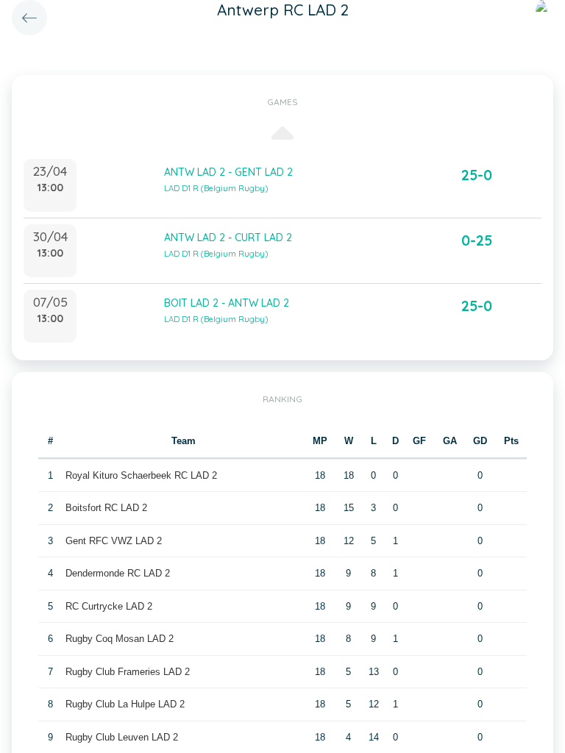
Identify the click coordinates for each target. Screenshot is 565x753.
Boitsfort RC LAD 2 (106, 507)
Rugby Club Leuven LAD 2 (121, 737)
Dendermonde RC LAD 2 (117, 573)
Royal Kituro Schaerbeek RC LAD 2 (141, 475)
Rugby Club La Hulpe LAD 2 (125, 704)
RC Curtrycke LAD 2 (108, 606)
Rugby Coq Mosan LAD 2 (119, 638)
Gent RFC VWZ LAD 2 (113, 540)
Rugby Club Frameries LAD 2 (127, 671)
